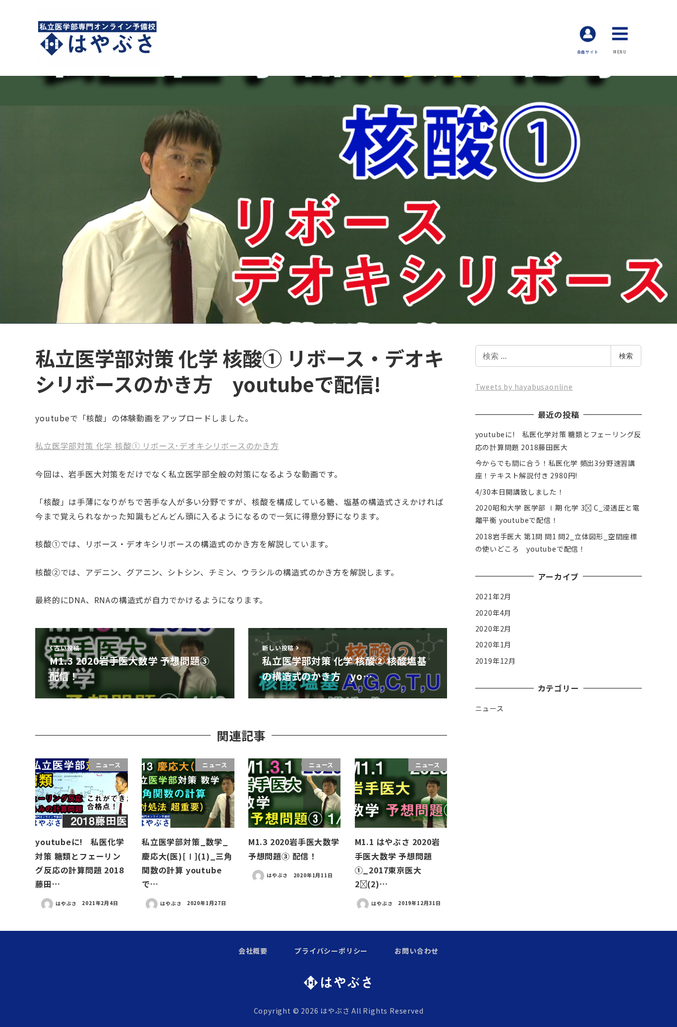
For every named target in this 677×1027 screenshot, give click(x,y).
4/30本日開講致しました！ (519, 492)
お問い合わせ (417, 951)
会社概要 (253, 951)
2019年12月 (495, 661)
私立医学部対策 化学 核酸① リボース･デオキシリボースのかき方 (157, 446)
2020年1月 (493, 644)
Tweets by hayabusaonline (524, 387)
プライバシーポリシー (331, 951)
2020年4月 (493, 613)
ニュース (489, 708)
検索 (626, 355)
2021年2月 (493, 596)
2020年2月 (493, 628)
